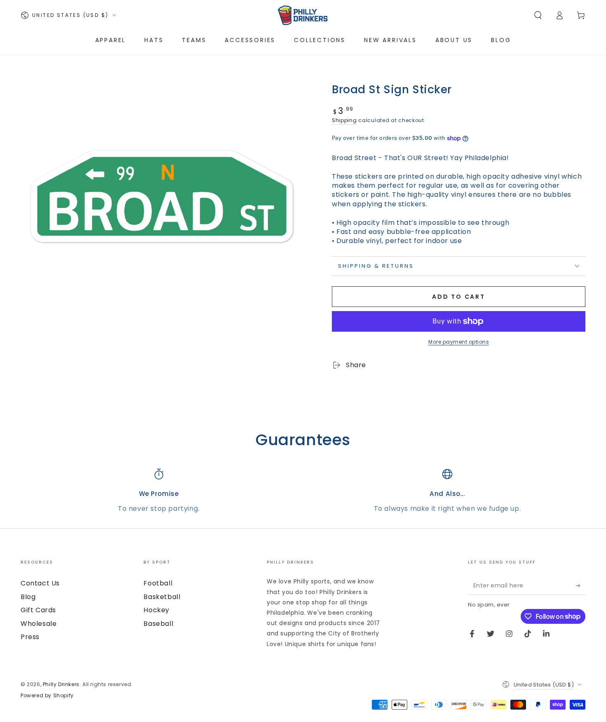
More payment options (458, 341)
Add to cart (458, 297)
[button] (538, 15)
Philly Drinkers (61, 684)
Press (30, 637)
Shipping (344, 120)
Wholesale (38, 623)
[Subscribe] (580, 585)
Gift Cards (38, 610)
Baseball (158, 623)
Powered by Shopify (47, 695)
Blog (28, 597)
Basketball (161, 597)
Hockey (156, 610)
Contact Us (40, 583)
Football (157, 583)
